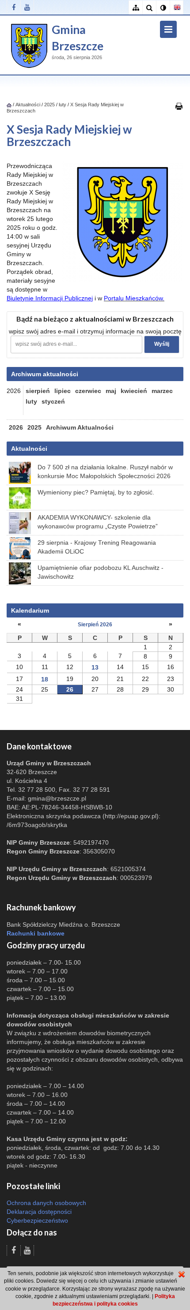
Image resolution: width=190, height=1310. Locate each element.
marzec (162, 390)
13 (95, 667)
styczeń (53, 401)
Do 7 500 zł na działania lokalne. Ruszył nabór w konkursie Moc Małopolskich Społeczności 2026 (105, 471)
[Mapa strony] (135, 7)
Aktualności (27, 104)
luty (62, 104)
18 (44, 679)
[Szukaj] (149, 7)
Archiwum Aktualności (80, 427)
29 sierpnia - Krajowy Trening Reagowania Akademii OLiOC (97, 547)
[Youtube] (27, 7)
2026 (16, 427)
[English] (176, 7)
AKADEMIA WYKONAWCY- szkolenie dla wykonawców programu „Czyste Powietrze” (98, 522)
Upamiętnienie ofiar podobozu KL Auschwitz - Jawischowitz (100, 572)
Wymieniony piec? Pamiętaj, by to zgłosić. (96, 492)
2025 (49, 104)
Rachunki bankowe (36, 933)
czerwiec (88, 390)
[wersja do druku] (179, 105)
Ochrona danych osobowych (46, 1202)
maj (111, 390)
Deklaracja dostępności (39, 1211)
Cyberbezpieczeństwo (37, 1220)
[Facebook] (13, 7)
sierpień (38, 390)
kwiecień (134, 390)
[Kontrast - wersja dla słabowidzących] (163, 7)
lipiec (62, 390)
